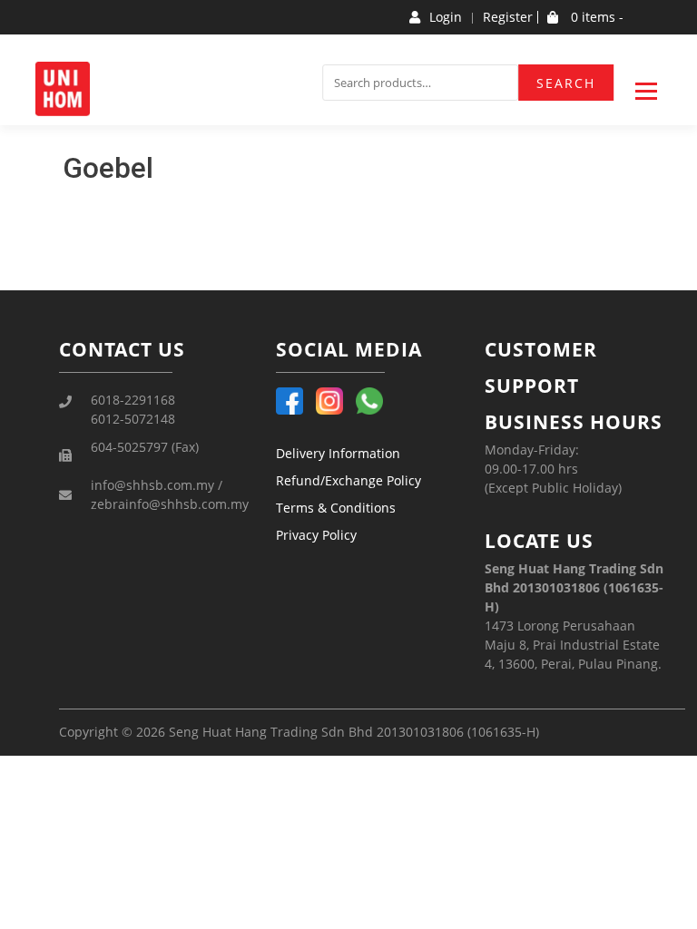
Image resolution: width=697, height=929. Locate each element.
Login (445, 17)
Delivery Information (338, 453)
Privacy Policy (316, 534)
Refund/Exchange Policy (348, 480)
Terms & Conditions (336, 507)
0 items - (595, 17)
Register (508, 17)
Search (565, 83)
